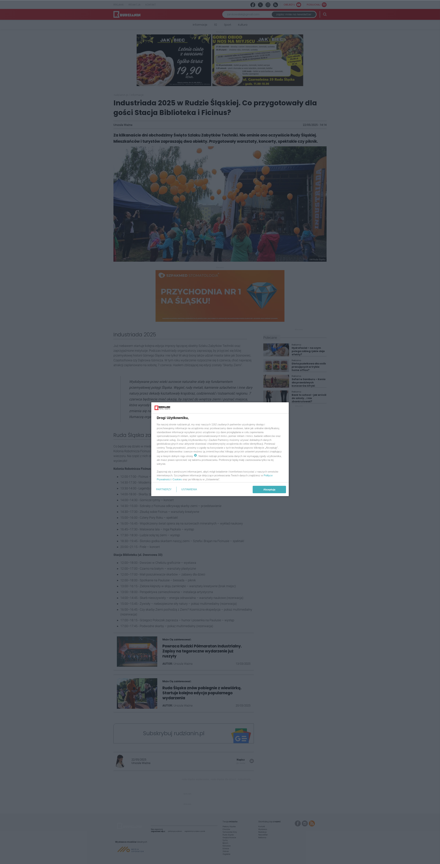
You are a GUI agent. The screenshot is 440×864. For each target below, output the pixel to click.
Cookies (177, 479)
